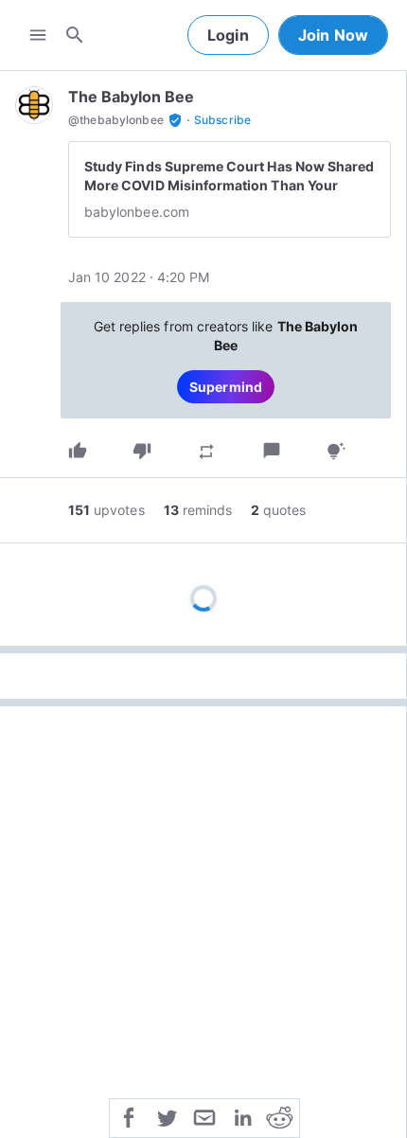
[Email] (204, 1116)
